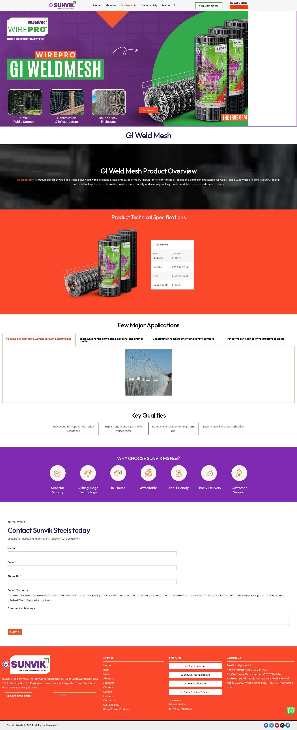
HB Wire (25, 595)
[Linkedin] (287, 725)
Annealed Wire (276, 595)
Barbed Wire (17, 600)
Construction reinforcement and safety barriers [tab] (183, 338)
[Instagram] (282, 725)
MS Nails (47, 600)
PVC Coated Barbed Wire (147, 595)
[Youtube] (277, 725)
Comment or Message (21, 608)
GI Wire (14, 595)
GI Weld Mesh (69, 595)
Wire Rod (196, 595)
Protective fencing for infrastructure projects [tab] (255, 338)
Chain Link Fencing (90, 595)
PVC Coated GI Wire (176, 595)
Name (12, 548)
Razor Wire (33, 600)
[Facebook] (266, 725)
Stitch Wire (210, 595)
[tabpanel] (148, 374)
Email (12, 562)
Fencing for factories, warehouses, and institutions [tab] (38, 338)
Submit (14, 631)
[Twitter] (271, 725)
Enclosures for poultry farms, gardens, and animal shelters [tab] (111, 340)
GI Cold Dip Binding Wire (250, 595)
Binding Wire (227, 595)
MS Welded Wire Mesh (45, 595)
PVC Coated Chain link (116, 595)
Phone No (14, 576)
